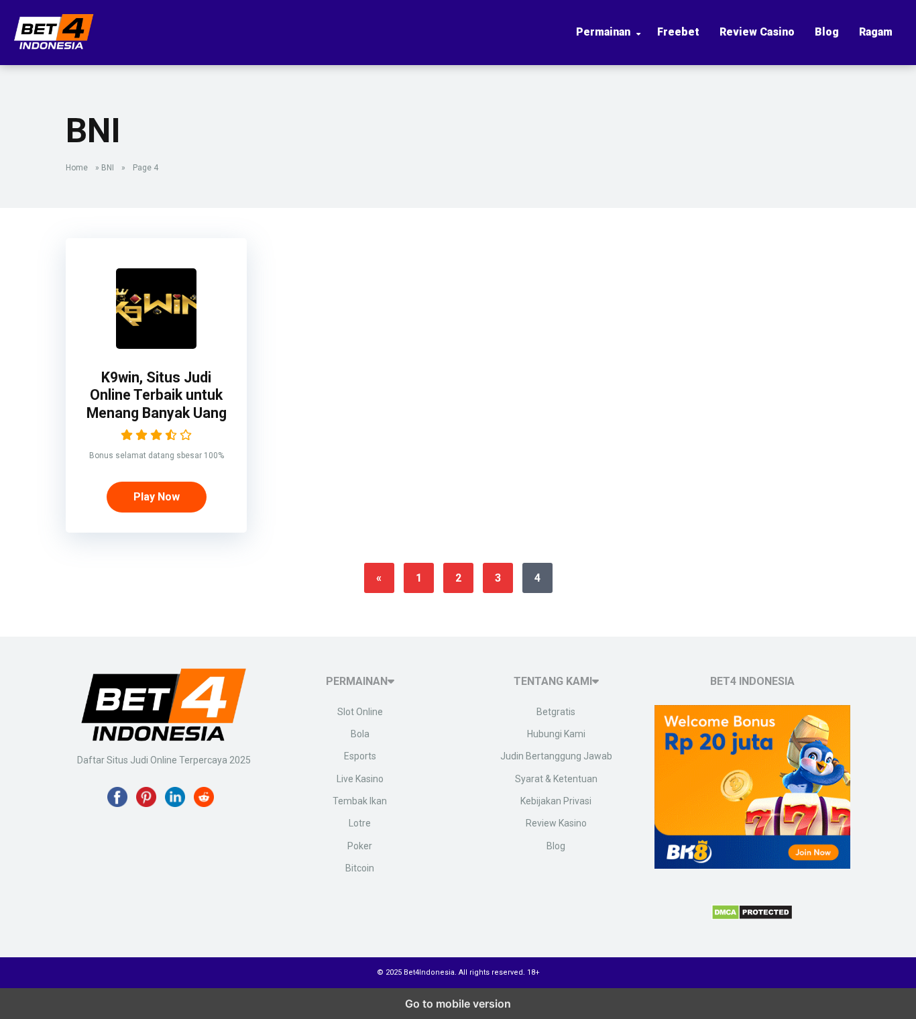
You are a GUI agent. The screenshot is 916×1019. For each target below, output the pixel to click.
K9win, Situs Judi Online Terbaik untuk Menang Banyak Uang (157, 395)
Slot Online (360, 711)
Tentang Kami (553, 681)
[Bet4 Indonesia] (53, 46)
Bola (360, 734)
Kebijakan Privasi (555, 801)
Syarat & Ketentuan (556, 778)
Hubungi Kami (556, 734)
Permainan (603, 31)
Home (77, 167)
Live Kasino (360, 778)
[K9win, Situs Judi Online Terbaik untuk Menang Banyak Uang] (156, 345)
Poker (359, 846)
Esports (360, 756)
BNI (107, 167)
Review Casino (757, 31)
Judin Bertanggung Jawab (556, 756)
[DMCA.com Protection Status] (752, 916)
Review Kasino (556, 823)
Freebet (678, 31)
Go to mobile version (458, 1003)
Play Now (156, 496)
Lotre (360, 823)
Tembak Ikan (360, 801)
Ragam (876, 31)
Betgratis (555, 711)
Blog (827, 31)
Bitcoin (359, 868)
